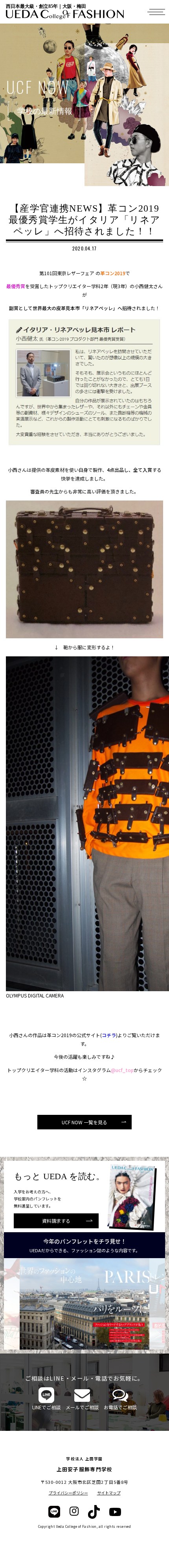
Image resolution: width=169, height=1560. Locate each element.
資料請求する (56, 1220)
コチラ (109, 1035)
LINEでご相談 (46, 1407)
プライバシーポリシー (68, 1493)
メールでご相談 (82, 1407)
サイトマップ (109, 1493)
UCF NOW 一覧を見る (84, 1122)
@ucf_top (122, 1070)
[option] (84, 1304)
